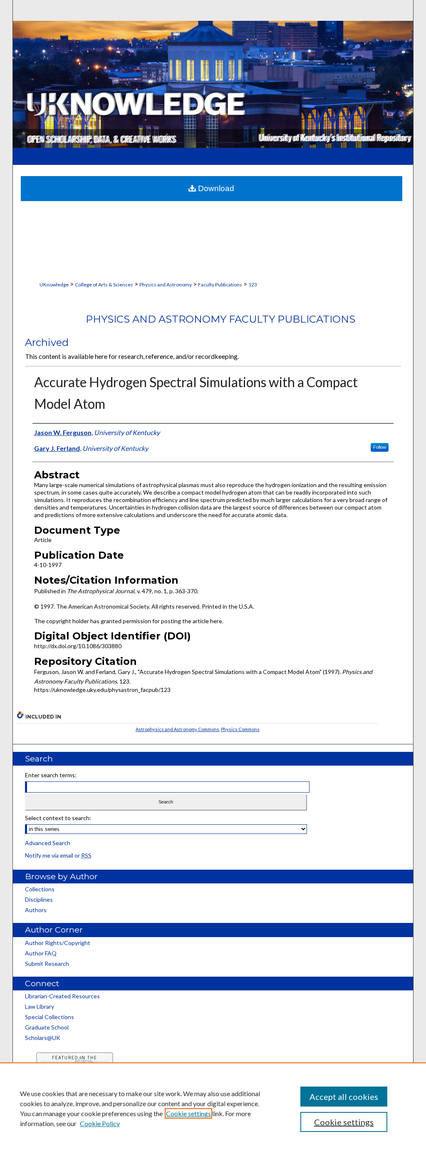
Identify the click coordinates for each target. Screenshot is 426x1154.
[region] (213, 1108)
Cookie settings (188, 1113)
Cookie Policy (100, 1123)
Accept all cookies (344, 1097)
